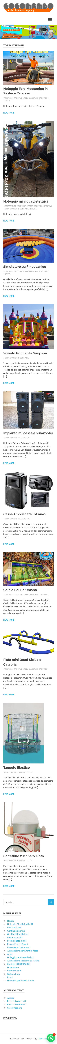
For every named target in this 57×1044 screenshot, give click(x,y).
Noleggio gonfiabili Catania (20, 980)
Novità (7, 100)
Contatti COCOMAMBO (18, 963)
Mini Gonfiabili (14, 927)
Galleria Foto (13, 973)
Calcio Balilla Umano (20, 590)
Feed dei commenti (16, 1004)
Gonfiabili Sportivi (13, 98)
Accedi (10, 997)
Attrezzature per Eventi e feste (18, 206)
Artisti (10, 953)
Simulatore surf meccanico (24, 267)
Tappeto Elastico (16, 768)
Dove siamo (13, 967)
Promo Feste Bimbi (16, 940)
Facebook (10, 1017)
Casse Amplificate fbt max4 (25, 514)
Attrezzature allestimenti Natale (23, 960)
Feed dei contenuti (16, 1001)
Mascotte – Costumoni (18, 947)
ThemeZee (42, 1038)
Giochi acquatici (14, 937)
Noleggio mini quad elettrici (25, 201)
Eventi (10, 977)
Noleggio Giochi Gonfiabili (35, 98)
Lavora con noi (14, 970)
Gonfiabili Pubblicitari (17, 934)
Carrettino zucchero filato (23, 856)
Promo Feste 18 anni (17, 944)
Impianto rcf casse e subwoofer (28, 433)
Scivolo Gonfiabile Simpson (25, 353)
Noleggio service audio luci (17, 437)
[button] (51, 1038)
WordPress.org (14, 1007)
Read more (8, 113)
